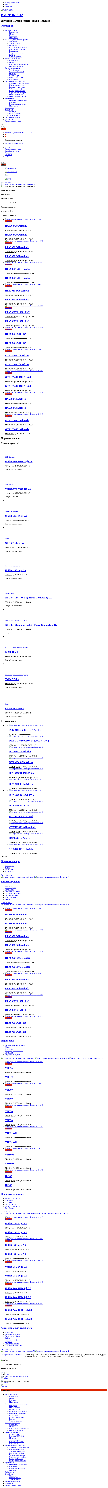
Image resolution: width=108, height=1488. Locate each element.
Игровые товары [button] (11, 30)
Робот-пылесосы (15, 113)
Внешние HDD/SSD (16, 72)
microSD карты (14, 76)
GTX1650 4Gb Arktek (17, 355)
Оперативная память (16, 53)
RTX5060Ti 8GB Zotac (17, 269)
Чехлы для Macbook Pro (13, 1345)
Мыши (11, 34)
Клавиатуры (13, 32)
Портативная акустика (17, 104)
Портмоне (8, 1342)
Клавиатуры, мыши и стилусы (16, 620)
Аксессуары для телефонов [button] (15, 81)
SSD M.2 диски (14, 43)
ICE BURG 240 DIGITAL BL (25, 730)
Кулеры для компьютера (18, 47)
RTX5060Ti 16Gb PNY (17, 312)
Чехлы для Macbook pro (17, 96)
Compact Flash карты (16, 77)
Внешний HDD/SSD (12, 1198)
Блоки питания (14, 45)
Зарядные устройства (17, 87)
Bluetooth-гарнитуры (16, 85)
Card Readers (13, 79)
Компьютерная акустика (18, 100)
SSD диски (13, 41)
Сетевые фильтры (15, 57)
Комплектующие (10, 881)
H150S (8, 1176)
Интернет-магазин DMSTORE (13, 1355)
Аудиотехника (10, 1462)
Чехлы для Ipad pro (16, 94)
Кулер (7, 704)
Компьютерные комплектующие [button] (16, 40)
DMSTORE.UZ (12, 15)
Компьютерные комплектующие (16, 647)
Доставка (8, 153)
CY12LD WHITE (14, 708)
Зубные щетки (14, 115)
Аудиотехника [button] (10, 98)
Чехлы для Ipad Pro (12, 1344)
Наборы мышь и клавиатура (19, 64)
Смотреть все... (6, 875)
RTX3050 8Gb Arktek (17, 247)
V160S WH (11, 1133)
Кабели (7, 1338)
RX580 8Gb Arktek (15, 398)
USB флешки (14, 70)
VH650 (9, 1111)
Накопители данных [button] (12, 68)
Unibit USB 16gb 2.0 (16, 515)
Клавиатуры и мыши (12, 1423)
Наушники (13, 36)
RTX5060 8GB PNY (16, 334)
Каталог (8, 147)
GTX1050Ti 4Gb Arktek (18, 377)
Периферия (7, 1040)
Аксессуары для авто (12, 117)
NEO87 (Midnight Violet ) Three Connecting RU (31, 625)
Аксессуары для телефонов (16, 1327)
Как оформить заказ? (12, 2)
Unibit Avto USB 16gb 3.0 (18, 461)
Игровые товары (10, 861)
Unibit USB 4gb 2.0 (15, 570)
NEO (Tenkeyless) (14, 543)
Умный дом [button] (9, 110)
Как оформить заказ (12, 151)
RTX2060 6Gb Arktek (17, 290)
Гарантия (8, 6)
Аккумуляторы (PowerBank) (19, 83)
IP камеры (12, 111)
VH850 (9, 1068)
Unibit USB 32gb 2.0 (16, 1223)
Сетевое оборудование (17, 49)
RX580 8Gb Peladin (16, 225)
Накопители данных (12, 511)
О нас (7, 157)
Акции (7, 4)
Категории (7, 25)
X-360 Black (11, 652)
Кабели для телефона (16, 89)
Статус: (7, 469)
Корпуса (12, 55)
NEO (7, 539)
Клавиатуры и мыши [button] (12, 58)
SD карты (12, 74)
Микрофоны (13, 38)
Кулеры (7, 899)
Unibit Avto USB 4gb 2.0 (18, 488)
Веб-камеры (9, 108)
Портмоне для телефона (17, 93)
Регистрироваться (16, 143)
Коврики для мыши (16, 66)
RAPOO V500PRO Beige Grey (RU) (29, 740)
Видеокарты (13, 51)
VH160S (9, 1154)
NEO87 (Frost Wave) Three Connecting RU (28, 597)
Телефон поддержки (12, 133)
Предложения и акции (13, 121)
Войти (7, 143)
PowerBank (9, 1332)
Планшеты (9, 119)
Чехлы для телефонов (17, 91)
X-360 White (12, 679)
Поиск (3, 129)
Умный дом (9, 1474)
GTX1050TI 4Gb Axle (17, 420)
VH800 (9, 1089)
